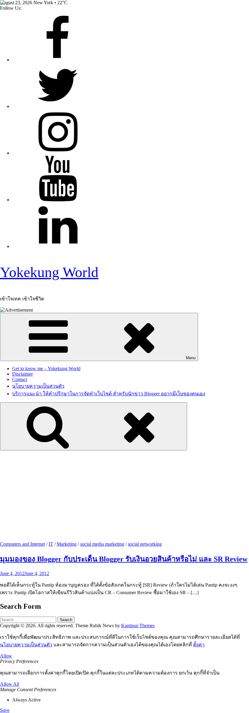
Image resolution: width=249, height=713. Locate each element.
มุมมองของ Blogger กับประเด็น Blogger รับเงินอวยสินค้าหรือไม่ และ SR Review (123, 559)
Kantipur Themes (138, 625)
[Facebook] (57, 59)
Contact (19, 379)
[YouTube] (57, 199)
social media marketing (102, 544)
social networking (145, 544)
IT (51, 544)
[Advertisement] (124, 496)
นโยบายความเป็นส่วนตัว (38, 386)
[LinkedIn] (57, 246)
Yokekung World (49, 272)
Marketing (67, 544)
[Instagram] (57, 153)
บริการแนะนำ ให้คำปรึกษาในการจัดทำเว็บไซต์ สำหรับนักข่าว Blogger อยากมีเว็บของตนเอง (108, 393)
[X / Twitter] (57, 106)
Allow (6, 655)
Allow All (9, 684)
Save (4, 710)
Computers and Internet (22, 544)
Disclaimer (22, 374)
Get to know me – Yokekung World (46, 368)
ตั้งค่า (199, 644)
